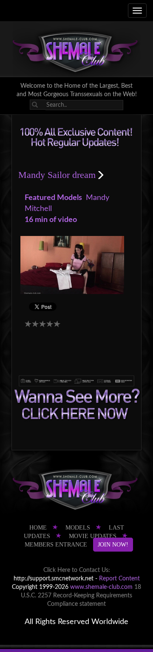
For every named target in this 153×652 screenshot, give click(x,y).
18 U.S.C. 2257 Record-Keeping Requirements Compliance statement (81, 595)
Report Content (119, 579)
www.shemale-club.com (101, 587)
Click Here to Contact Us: (76, 570)
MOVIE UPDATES (92, 536)
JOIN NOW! (113, 544)
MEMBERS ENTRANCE (56, 544)
